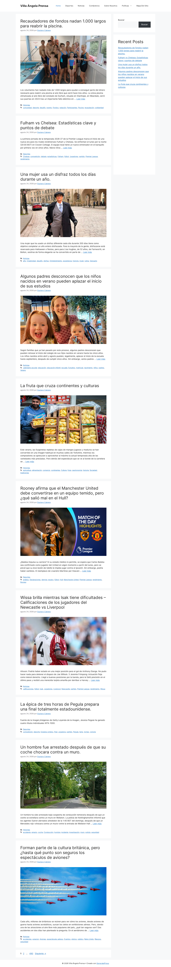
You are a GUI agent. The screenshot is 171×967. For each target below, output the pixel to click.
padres (101, 368)
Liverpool (57, 689)
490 (31, 953)
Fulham (60, 156)
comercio (46, 470)
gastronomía (77, 470)
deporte (36, 108)
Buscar (121, 20)
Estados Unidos (47, 732)
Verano (23, 370)
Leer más (80, 99)
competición (35, 156)
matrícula (79, 368)
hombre (57, 832)
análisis (26, 580)
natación (63, 108)
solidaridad (99, 108)
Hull (61, 580)
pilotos (74, 939)
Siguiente (40, 953)
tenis (81, 732)
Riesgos (98, 939)
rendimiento (25, 159)
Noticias (81, 6)
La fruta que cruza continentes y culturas (59, 385)
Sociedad (93, 470)
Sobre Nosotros (110, 6)
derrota (44, 580)
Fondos (56, 108)
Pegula (75, 732)
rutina (87, 261)
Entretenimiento (56, 261)
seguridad (95, 832)
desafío (43, 108)
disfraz (46, 261)
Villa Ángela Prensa (34, 6)
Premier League (92, 156)
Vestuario (93, 261)
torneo (86, 732)
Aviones (43, 939)
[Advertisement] (134, 135)
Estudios (71, 368)
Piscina (81, 108)
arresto (34, 832)
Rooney (23, 582)
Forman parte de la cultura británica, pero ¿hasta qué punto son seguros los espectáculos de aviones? (60, 852)
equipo (51, 580)
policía (87, 832)
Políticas (125, 6)
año (24, 261)
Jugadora (62, 732)
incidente (64, 832)
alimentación (37, 470)
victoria (93, 732)
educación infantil (53, 368)
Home (58, 6)
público (80, 939)
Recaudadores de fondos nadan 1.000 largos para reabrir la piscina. (133, 51)
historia (76, 261)
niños (96, 368)
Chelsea (26, 156)
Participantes (72, 108)
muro (82, 832)
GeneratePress (103, 963)
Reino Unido (89, 939)
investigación (74, 832)
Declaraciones (35, 580)
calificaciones (28, 689)
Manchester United (71, 580)
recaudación (89, 108)
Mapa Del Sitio (142, 6)
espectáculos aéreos (55, 939)
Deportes (69, 6)
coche (40, 832)
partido (82, 156)
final (55, 732)
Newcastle (66, 689)
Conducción (48, 832)
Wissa (102, 689)
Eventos (67, 939)
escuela (64, 368)
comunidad (27, 108)
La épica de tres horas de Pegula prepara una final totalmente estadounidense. (59, 706)
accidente (27, 832)
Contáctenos (94, 6)
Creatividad (31, 261)
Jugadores (74, 156)
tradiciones (24, 473)
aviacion (35, 939)
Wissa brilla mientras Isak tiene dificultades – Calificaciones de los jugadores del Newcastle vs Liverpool (63, 602)
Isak (41, 689)
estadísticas (52, 156)
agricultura (27, 470)
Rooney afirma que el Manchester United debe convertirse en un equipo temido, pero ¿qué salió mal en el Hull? (62, 493)
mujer (81, 261)
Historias (26, 105)
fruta (69, 470)
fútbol (66, 156)
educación (42, 368)
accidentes (27, 939)
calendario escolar (30, 368)
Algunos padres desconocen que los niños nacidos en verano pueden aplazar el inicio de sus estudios (61, 281)
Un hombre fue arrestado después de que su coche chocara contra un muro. (63, 749)
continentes (55, 470)
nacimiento (88, 368)
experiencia (67, 261)
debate (43, 156)
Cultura (64, 470)
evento (49, 108)
